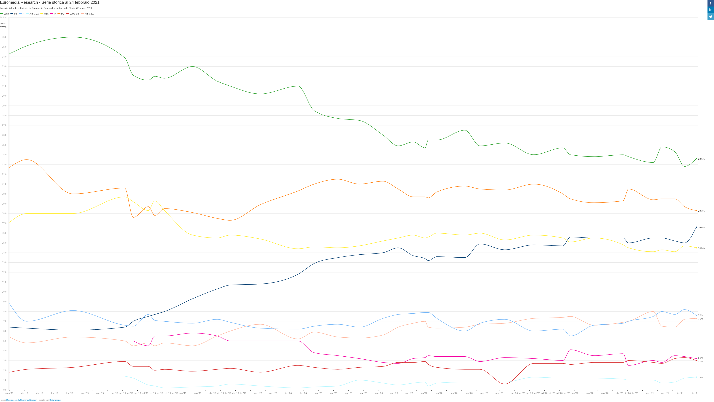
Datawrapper (55, 400)
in (711, 10)
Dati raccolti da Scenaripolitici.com (21, 400)
